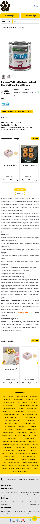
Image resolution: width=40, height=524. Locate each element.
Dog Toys (35, 445)
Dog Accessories (29, 417)
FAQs (13, 502)
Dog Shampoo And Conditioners (14, 442)
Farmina (34, 451)
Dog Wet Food (20, 448)
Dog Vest (33, 433)
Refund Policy (5, 504)
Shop (10, 27)
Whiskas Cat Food (8, 469)
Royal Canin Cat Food (20, 472)
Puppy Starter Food (29, 460)
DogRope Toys (11, 439)
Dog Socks (5, 445)
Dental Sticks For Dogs (29, 414)
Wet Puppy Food (32, 466)
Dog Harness (21, 433)
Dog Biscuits (31, 420)
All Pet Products (20, 27)
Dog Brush (33, 426)
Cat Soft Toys (32, 408)
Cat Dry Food (18, 399)
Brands (36, 495)
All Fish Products (33, 511)
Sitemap (36, 514)
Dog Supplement (25, 445)
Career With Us (34, 504)
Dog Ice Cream (7, 436)
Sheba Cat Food (7, 466)
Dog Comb (22, 426)
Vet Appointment (6, 495)
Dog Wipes (33, 448)
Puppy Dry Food (10, 460)
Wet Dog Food (21, 129)
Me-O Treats (33, 454)
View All (35, 138)
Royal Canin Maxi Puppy (11, 463)
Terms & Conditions (23, 502)
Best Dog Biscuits (11, 423)
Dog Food (19, 430)
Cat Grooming (22, 402)
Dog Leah (18, 436)
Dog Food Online (31, 430)
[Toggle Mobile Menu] (37, 6)
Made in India (17, 495)
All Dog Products (6, 511)
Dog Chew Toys (30, 423)
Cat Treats (7, 411)
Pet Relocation (24, 492)
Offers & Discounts (27, 495)
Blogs (7, 492)
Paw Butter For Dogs (28, 457)
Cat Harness (7, 399)
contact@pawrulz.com (31, 479)
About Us (15, 514)
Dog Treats (7, 448)
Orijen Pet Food (9, 457)
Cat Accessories (7, 405)
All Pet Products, (15, 127)
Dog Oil (35, 436)
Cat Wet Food (19, 411)
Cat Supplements (9, 408)
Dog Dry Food (7, 430)
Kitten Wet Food (21, 454)
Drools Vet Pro (23, 451)
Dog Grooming (8, 433)
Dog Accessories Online (12, 420)
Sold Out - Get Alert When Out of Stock (17, 111)
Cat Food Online (8, 402)
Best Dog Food (22, 396)
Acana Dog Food (8, 396)
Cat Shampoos (20, 405)
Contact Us (26, 514)
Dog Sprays (14, 445)
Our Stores (14, 492)
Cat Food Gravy (31, 399)
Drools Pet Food (8, 451)
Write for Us (4, 514)
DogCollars (27, 436)
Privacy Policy (34, 502)
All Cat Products (20, 511)
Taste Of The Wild (20, 466)
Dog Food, (25, 127)
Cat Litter (33, 402)
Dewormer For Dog (11, 417)
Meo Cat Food (20, 469)
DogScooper (29, 439)
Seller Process (5, 502)
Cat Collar (33, 396)
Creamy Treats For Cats (11, 414)
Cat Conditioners (32, 405)
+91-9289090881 (11, 479)
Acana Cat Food (32, 469)
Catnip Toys (32, 411)
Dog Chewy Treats (9, 426)
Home (4, 27)
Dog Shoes (33, 442)
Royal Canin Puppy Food (29, 463)
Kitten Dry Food (7, 454)
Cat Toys (21, 408)
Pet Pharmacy (34, 492)
